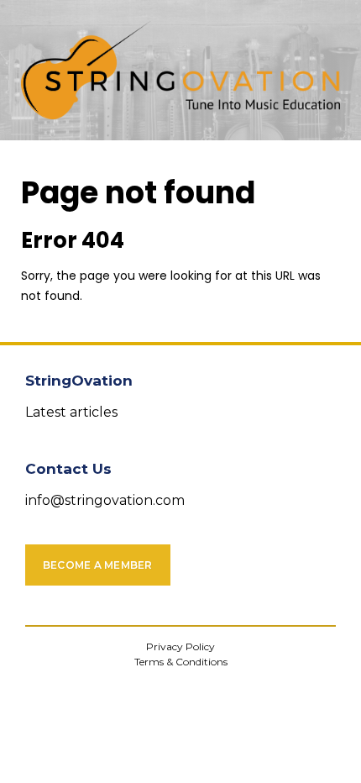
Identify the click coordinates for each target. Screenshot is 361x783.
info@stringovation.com (105, 500)
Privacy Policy (180, 646)
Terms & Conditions (181, 661)
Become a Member (98, 565)
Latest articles (71, 412)
